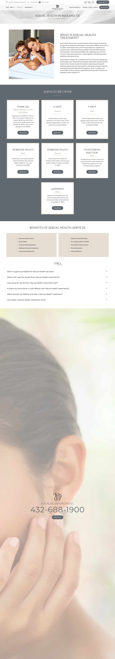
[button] (57, 271)
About (12, 7)
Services (19, 7)
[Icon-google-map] (93, 2)
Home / (50, 18)
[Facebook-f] (85, 2)
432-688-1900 (57, 509)
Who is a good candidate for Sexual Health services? (30, 271)
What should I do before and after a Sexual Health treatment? (35, 294)
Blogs (90, 7)
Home (7, 7)
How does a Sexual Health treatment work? (26, 300)
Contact (95, 7)
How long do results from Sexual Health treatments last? (32, 283)
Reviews (85, 7)
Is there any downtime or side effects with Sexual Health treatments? (38, 288)
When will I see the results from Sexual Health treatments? (33, 277)
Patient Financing (74, 7)
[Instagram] (89, 2)
